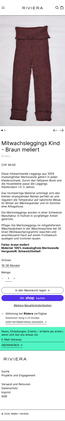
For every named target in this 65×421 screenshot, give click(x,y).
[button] (57, 8)
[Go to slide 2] (5, 130)
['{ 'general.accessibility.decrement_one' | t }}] (2, 278)
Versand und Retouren (15, 384)
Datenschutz (9, 388)
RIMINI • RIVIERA (20, 414)
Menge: (6, 272)
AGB (4, 396)
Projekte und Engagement (18, 375)
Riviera (5, 156)
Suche (5, 371)
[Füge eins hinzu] (14, 278)
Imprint (6, 392)
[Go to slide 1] (2, 130)
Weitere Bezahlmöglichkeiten (32, 305)
